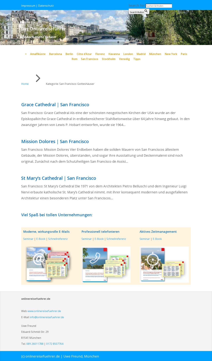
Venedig (124, 59)
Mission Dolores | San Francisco (55, 141)
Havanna (114, 54)
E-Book (40, 239)
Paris (184, 54)
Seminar (28, 239)
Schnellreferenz (58, 239)
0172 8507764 (54, 344)
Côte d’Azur (84, 54)
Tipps (136, 59)
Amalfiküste (38, 54)
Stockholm (108, 59)
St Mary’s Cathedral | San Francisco (58, 178)
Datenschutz (46, 5)
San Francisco (89, 59)
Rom (74, 59)
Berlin (69, 54)
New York (171, 54)
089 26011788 (34, 344)
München (155, 54)
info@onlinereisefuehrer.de (47, 317)
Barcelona (55, 54)
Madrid (141, 54)
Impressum (28, 5)
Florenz (100, 54)
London (128, 54)
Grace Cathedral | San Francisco (55, 104)
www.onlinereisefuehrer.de (44, 311)
